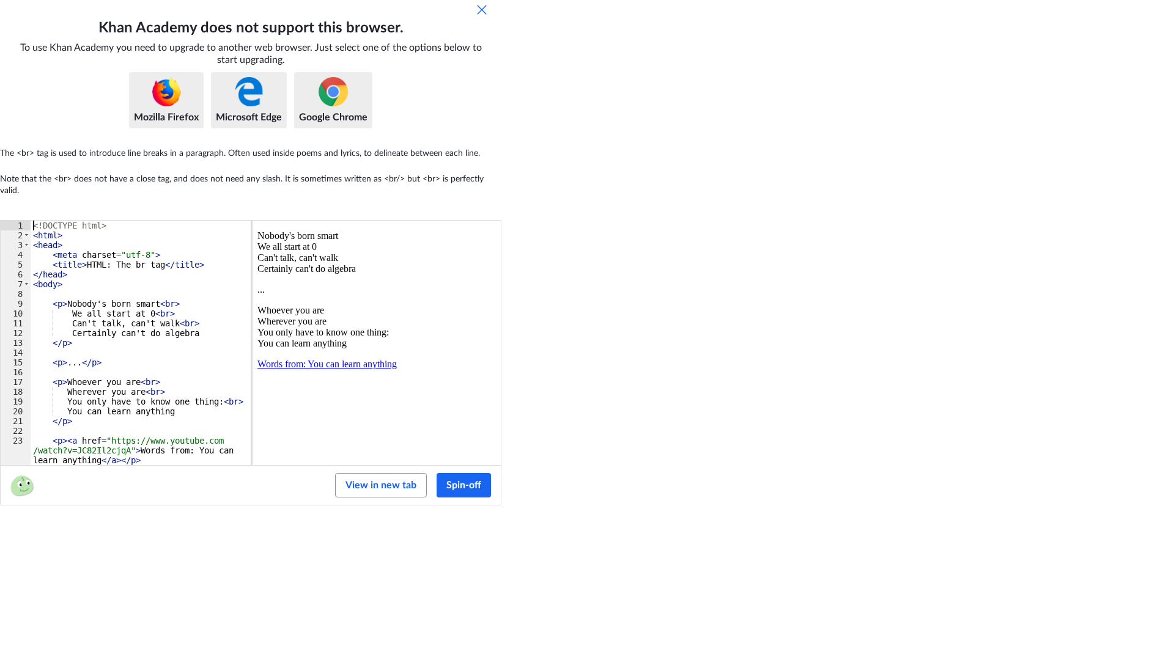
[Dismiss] (482, 10)
